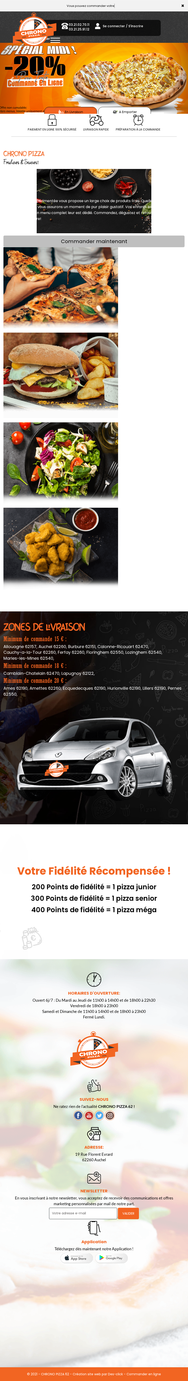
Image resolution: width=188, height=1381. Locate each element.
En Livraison (73, 112)
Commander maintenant (94, 241)
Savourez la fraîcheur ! (61, 465)
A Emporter (127, 112)
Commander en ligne (144, 1374)
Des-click (115, 1374)
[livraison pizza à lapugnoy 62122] (138, 120)
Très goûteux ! (61, 375)
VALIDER (128, 1213)
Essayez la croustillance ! (60, 550)
